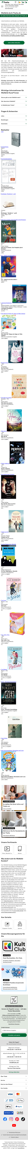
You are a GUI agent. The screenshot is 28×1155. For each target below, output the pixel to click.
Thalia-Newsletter (8, 901)
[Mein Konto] (19, 2)
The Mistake (4, 669)
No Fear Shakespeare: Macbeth (8, 544)
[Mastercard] (18, 1094)
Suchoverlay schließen (13, 5)
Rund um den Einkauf (6, 1084)
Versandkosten (20, 1148)
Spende (20, 925)
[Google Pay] (20, 1101)
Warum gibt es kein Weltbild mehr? (10, 97)
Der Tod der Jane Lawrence (7, 474)
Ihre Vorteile (4, 1088)
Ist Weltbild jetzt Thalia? (7, 105)
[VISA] (10, 1094)
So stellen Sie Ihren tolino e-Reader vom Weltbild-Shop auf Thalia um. (14, 82)
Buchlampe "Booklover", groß (8, 194)
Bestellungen (4, 120)
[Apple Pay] (8, 1107)
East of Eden (4, 738)
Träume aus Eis (5, 532)
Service (3, 1080)
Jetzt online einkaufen (14, 43)
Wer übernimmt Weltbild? (8, 101)
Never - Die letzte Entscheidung (8, 681)
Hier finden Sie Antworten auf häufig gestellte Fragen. (14, 34)
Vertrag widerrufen (14, 1072)
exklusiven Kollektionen (7, 888)
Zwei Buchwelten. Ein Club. (14, 951)
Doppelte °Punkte (7, 925)
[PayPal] (19, 1107)
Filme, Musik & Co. (7, 850)
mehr (2, 131)
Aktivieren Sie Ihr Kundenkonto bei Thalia (14, 825)
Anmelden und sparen (14, 1035)
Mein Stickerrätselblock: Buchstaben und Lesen (12, 750)
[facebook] (5, 1119)
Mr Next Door (4, 362)
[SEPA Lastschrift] (9, 1101)
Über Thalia (4, 1076)
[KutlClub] (20, 1113)
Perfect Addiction (5, 463)
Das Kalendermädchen (6, 158)
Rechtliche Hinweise (14, 1024)
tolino (2, 116)
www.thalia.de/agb (18, 910)
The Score (3, 600)
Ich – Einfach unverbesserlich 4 (8, 255)
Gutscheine (4, 124)
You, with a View (5, 634)
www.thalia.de (5, 868)
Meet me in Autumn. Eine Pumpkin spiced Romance (13, 219)
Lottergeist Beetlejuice (6, 303)
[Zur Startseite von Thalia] (8, 2)
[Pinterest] (17, 1119)
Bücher (20, 850)
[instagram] (11, 1119)
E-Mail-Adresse (5, 1027)
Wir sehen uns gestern (6, 397)
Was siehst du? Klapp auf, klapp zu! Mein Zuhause (13, 313)
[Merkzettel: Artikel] (22, 2)
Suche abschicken (9, 8)
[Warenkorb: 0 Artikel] (25, 2)
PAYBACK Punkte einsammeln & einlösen (14, 978)
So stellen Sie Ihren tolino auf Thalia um (14, 798)
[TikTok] (23, 1119)
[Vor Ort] (15, 2)
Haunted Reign (5, 146)
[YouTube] (14, 1126)
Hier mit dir (4, 431)
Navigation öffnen (2, 6)
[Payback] (9, 1113)
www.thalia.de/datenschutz (8, 912)
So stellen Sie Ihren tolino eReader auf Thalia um (14, 15)
